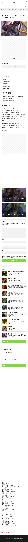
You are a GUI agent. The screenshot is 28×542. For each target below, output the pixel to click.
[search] (25, 6)
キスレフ (3, 492)
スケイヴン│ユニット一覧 (7, 501)
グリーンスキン (5, 495)
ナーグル (3, 512)
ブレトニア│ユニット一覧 (7, 519)
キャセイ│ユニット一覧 (6, 494)
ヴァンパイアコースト (6, 524)
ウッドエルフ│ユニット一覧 (7, 488)
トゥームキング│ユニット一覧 (8, 509)
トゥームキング (5, 508)
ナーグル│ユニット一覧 (6, 513)
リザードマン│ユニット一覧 (7, 521)
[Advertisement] (14, 48)
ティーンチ (4, 506)
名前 (3, 239)
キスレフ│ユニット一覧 (6, 493)
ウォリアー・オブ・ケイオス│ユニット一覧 (10, 486)
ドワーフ (3, 510)
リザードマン (4, 520)
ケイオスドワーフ (5, 497)
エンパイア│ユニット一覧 (7, 489)
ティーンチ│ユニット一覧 (7, 506)
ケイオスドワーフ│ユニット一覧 (8, 498)
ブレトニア (4, 519)
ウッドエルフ (4, 487)
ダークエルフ (4, 504)
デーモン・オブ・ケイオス (7, 507)
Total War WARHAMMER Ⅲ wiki (8, 482)
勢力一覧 (3, 482)
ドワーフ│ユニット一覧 (6, 511)
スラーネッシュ (5, 502)
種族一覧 (3, 484)
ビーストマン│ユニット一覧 (7, 518)
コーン (3, 499)
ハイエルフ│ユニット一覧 (7, 516)
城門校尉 (4, 346)
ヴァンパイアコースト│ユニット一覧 (9, 525)
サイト (3, 250)
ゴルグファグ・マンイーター (8, 355)
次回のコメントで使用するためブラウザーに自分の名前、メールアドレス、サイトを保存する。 (14, 257)
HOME (3, 9)
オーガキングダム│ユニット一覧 (8, 491)
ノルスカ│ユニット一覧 (6, 514)
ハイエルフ (4, 515)
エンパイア (4, 488)
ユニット (8, 9)
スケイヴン (4, 500)
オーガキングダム (5, 490)
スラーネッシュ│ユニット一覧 (8, 503)
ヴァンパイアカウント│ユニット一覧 (9, 523)
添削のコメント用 (5, 483)
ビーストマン (4, 517)
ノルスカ (3, 513)
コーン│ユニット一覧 (6, 500)
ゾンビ (4, 349)
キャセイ (3, 494)
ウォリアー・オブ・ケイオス (7, 485)
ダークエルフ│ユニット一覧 (7, 505)
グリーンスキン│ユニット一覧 (8, 496)
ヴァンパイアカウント (6, 522)
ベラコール (5, 352)
